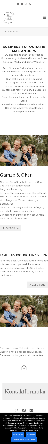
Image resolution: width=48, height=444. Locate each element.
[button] (44, 18)
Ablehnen (31, 434)
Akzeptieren (18, 434)
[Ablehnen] (45, 428)
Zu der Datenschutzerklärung (24, 439)
